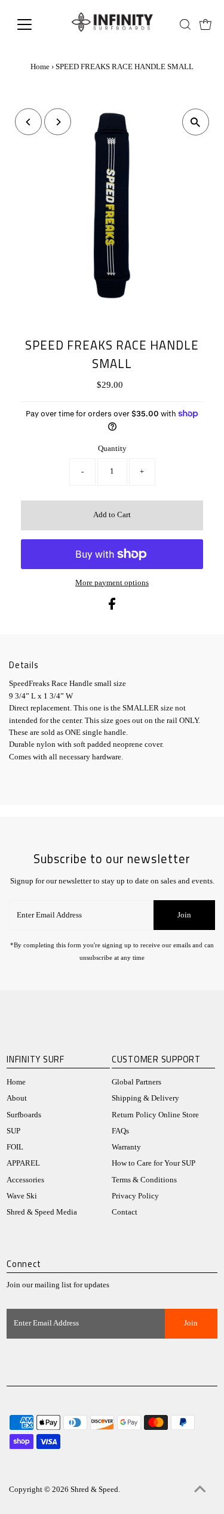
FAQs (120, 1131)
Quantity (112, 448)
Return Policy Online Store (155, 1115)
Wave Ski (22, 1196)
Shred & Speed (94, 1489)
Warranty (126, 1147)
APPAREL (23, 1163)
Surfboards (24, 1115)
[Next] (57, 122)
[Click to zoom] (195, 122)
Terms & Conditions (144, 1180)
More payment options (112, 583)
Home (40, 66)
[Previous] (28, 122)
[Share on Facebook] (112, 607)
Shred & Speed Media (42, 1212)
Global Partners (136, 1082)
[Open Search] (185, 24)
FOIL (15, 1147)
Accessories (25, 1180)
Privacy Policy (135, 1196)
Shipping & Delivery (145, 1098)
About (17, 1098)
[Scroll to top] (200, 1490)
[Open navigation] (34, 24)
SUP (13, 1131)
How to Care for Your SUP (153, 1163)
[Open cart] (205, 24)
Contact (124, 1212)
